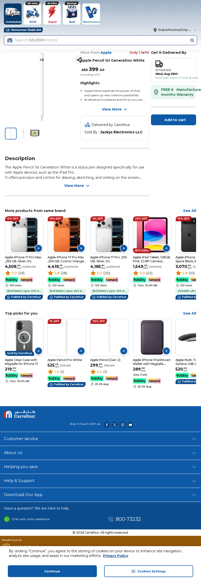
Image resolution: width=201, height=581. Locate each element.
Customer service (21, 438)
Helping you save (21, 466)
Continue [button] (52, 571)
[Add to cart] (38, 248)
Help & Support (19, 480)
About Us (13, 452)
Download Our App (23, 494)
